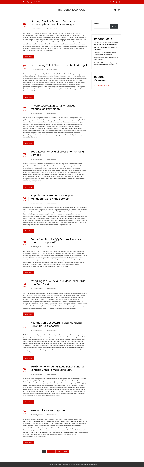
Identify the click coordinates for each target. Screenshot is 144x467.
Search (96, 23)
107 (59, 451)
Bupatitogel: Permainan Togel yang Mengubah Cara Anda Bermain (52, 197)
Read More (28, 57)
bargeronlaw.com (72, 10)
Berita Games (53, 29)
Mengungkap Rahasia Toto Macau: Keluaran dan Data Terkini (58, 282)
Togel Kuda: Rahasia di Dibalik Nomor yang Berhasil (57, 153)
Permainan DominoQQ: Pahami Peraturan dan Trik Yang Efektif (56, 241)
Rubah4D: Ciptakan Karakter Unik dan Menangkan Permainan (54, 107)
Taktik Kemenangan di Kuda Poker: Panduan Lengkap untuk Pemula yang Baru (58, 368)
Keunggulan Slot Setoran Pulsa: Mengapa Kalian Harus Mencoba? (56, 324)
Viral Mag (83, 464)
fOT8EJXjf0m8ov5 (38, 29)
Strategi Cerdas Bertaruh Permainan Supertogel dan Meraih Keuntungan (53, 22)
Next (65, 451)
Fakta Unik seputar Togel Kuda (49, 410)
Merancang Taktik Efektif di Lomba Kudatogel (59, 65)
